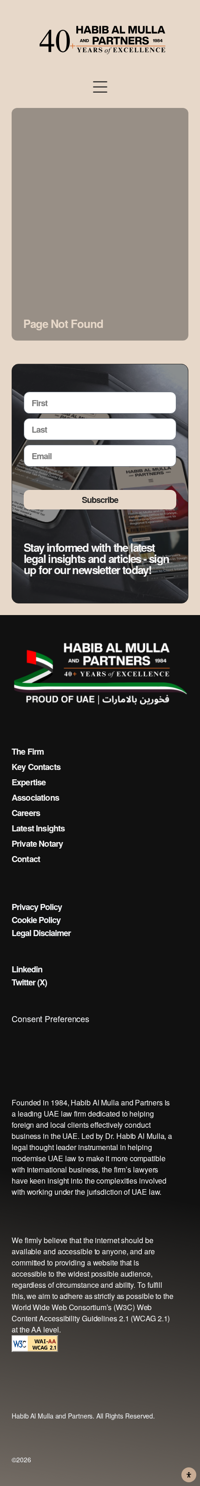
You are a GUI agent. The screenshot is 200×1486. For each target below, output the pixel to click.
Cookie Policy (36, 920)
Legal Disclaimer (41, 933)
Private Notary (37, 843)
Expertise (29, 782)
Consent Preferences (50, 1018)
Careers (26, 813)
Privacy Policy (37, 907)
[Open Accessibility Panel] (188, 1474)
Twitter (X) (29, 982)
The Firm (28, 751)
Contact (26, 859)
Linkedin (27, 969)
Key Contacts (36, 767)
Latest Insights (38, 828)
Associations (35, 797)
